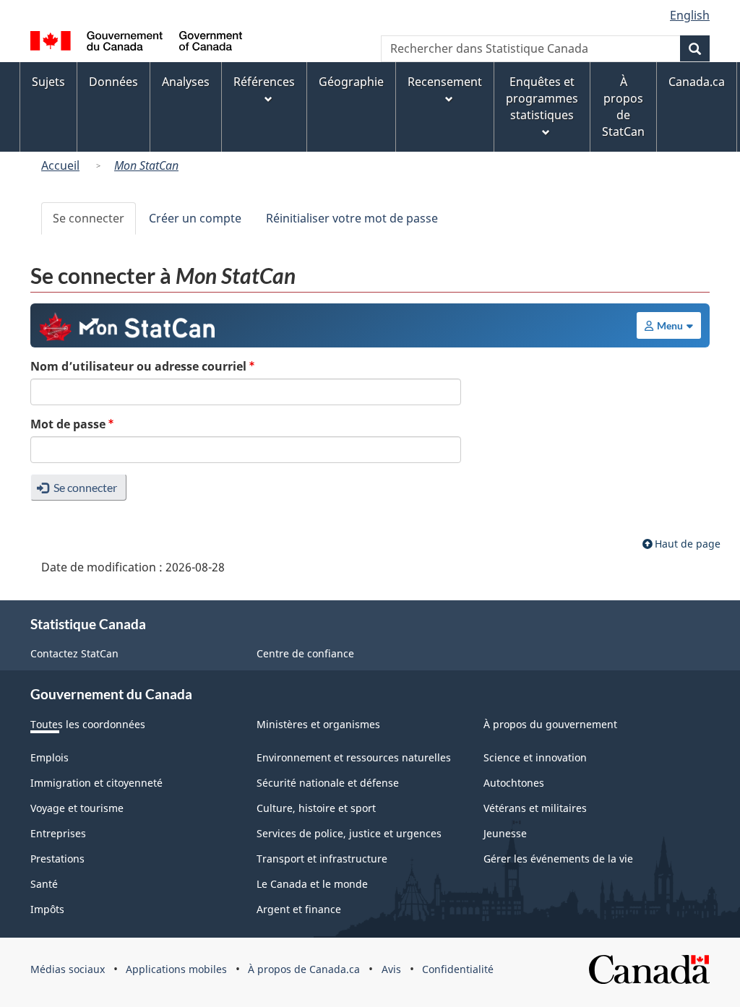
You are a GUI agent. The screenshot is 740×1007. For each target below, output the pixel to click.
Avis (391, 969)
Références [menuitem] (264, 82)
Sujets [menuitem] (48, 82)
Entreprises (58, 833)
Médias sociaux (67, 969)
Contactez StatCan (74, 653)
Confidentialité (458, 969)
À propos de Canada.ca (304, 969)
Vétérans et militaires (535, 808)
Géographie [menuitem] (351, 82)
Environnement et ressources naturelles (354, 757)
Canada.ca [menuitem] (696, 82)
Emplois (49, 757)
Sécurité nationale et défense (328, 783)
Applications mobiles (176, 969)
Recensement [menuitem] (445, 82)
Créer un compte (195, 218)
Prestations (57, 858)
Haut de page (687, 543)
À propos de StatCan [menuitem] (623, 106)
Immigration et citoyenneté (96, 783)
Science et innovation (535, 757)
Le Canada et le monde (312, 884)
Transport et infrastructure (322, 858)
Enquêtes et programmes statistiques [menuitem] (542, 98)
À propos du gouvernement (550, 724)
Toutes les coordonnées (87, 724)
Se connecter (88, 218)
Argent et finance (299, 909)
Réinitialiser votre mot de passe (352, 218)
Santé (44, 884)
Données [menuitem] (113, 82)
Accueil (60, 165)
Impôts (47, 909)
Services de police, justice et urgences (349, 833)
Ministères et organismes (318, 724)
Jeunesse (505, 833)
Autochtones (513, 783)
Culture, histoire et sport (316, 808)
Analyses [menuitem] (186, 82)
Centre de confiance (305, 653)
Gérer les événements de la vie (558, 858)
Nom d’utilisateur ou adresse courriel (138, 366)
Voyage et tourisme (77, 808)
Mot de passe (68, 424)
